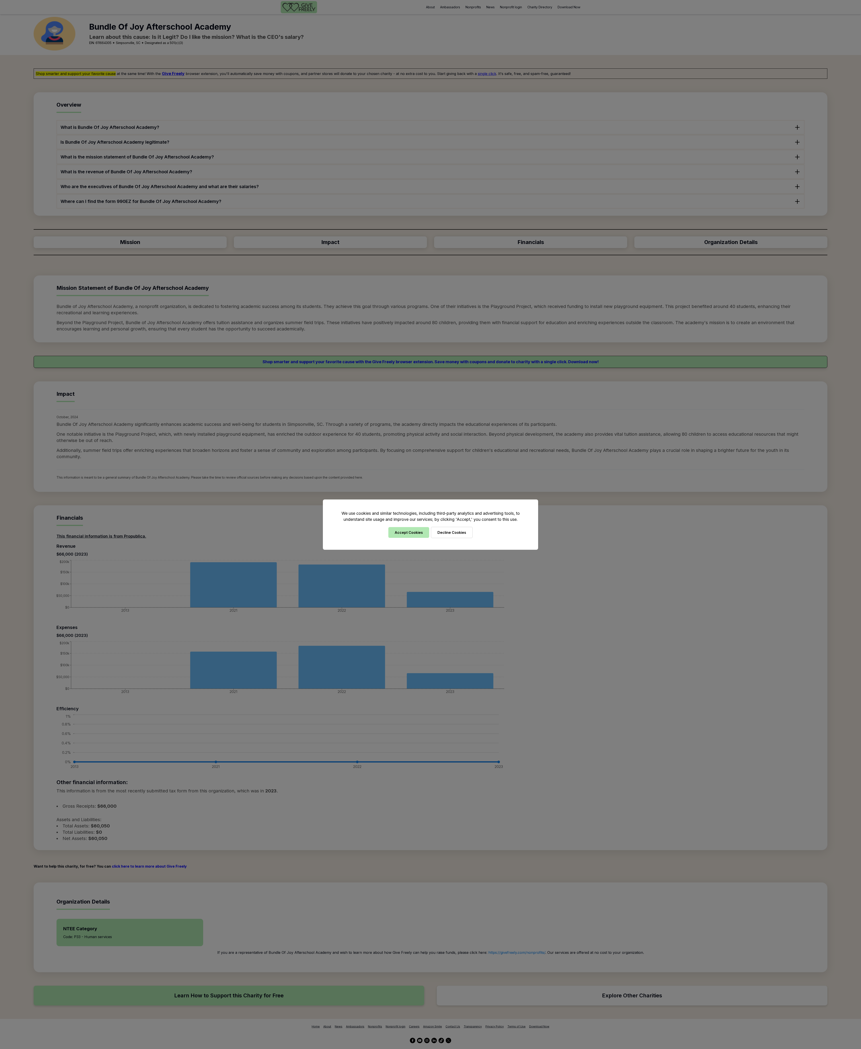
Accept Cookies (409, 532)
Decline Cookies (451, 532)
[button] (430, 524)
